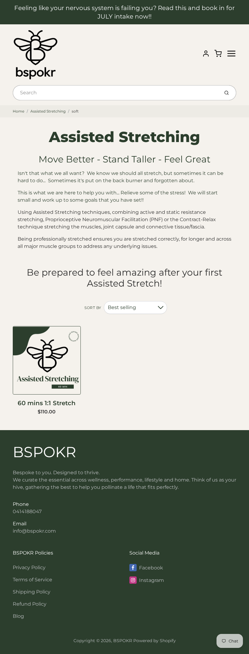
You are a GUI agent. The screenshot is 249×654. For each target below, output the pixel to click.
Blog (18, 616)
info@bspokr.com (34, 531)
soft (75, 111)
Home (18, 111)
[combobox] (115, 92)
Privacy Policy (29, 567)
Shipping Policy (31, 592)
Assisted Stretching (48, 111)
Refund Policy (29, 604)
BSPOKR (44, 452)
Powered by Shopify (154, 640)
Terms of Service (32, 580)
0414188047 (27, 511)
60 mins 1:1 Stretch (47, 403)
